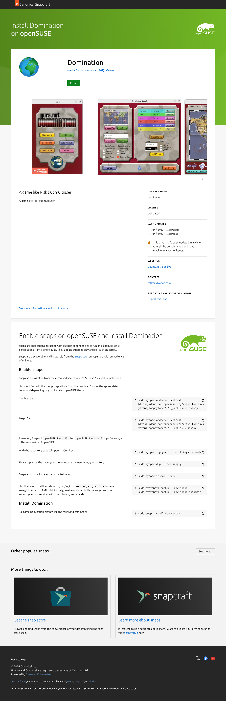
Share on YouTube (213, 658)
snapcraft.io (131, 632)
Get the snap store (30, 620)
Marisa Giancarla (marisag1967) (86, 70)
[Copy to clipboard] (203, 400)
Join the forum (18, 681)
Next (203, 179)
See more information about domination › (43, 308)
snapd (70, 681)
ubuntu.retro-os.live (159, 266)
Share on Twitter (198, 658)
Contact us (129, 688)
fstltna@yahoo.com (159, 282)
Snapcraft (79, 681)
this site (92, 681)
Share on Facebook (206, 658)
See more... (205, 551)
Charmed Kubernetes (38, 674)
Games (110, 70)
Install (73, 83)
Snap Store (81, 356)
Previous (194, 179)
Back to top (18, 659)
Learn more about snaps (139, 620)
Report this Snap (157, 298)
